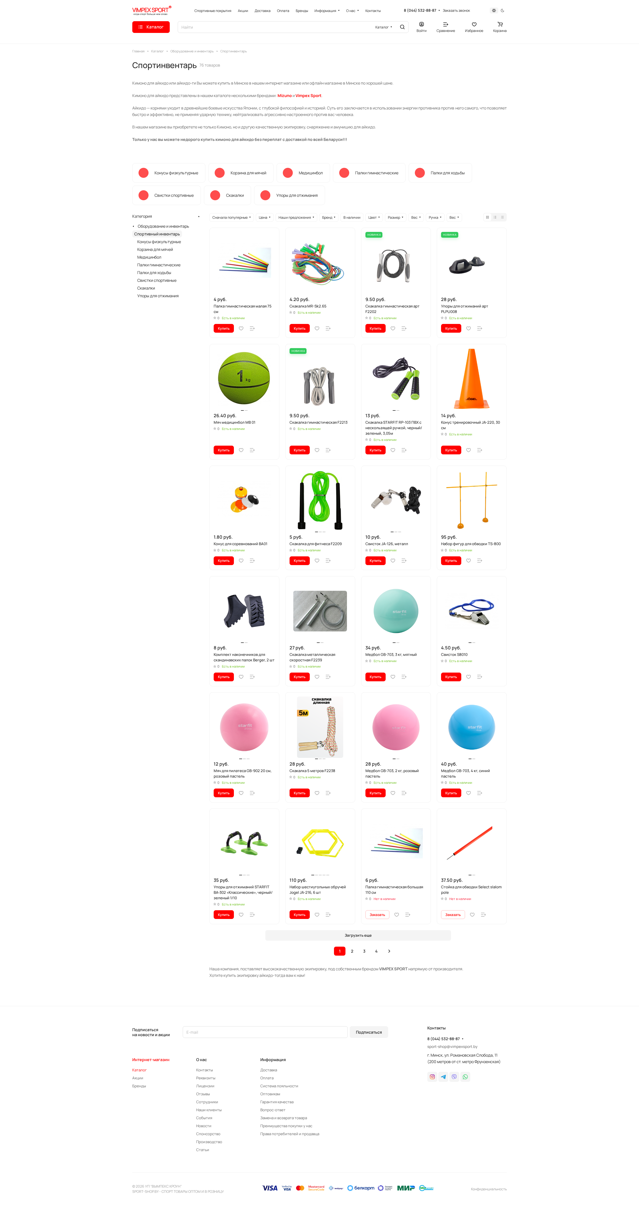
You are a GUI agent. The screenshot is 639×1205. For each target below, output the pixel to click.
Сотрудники (207, 1102)
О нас (201, 1059)
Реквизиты (205, 1078)
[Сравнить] (252, 328)
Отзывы (203, 1094)
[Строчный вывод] (495, 217)
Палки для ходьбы (154, 272)
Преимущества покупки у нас (286, 1125)
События (204, 1117)
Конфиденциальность (489, 1189)
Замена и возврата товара (283, 1117)
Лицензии (205, 1086)
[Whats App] (465, 1077)
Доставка (268, 1070)
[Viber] (454, 1077)
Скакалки (146, 288)
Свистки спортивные (156, 280)
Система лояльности (279, 1086)
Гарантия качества (277, 1102)
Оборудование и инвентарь (163, 226)
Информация (273, 1059)
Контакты (204, 1070)
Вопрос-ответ (273, 1109)
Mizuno (285, 95)
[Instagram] (432, 1077)
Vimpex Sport (308, 95)
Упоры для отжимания (158, 296)
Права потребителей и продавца (289, 1133)
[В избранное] (241, 328)
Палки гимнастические (158, 265)
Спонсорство (208, 1133)
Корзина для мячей (155, 249)
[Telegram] (443, 1077)
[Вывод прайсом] (502, 217)
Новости (203, 1125)
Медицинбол (149, 257)
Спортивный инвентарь (157, 234)
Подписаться (369, 1032)
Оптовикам (270, 1094)
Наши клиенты (209, 1109)
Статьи (202, 1149)
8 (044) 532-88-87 (420, 10)
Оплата (267, 1078)
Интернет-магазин (150, 1059)
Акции (137, 1078)
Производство (209, 1141)
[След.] (389, 951)
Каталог (139, 1070)
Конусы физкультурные (159, 241)
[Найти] (402, 27)
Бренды (139, 1086)
